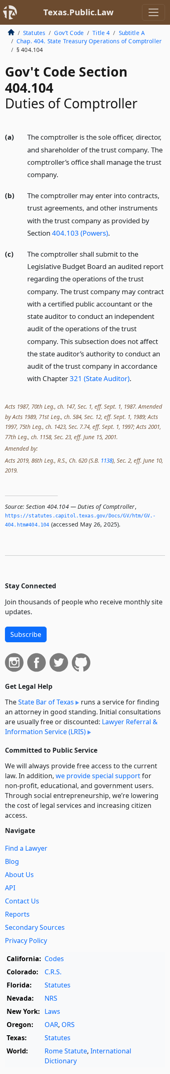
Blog (12, 861)
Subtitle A (132, 33)
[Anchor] (63, 174)
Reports (17, 914)
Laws (52, 1011)
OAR (51, 1024)
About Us (19, 874)
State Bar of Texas (46, 702)
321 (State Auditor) (100, 378)
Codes (54, 958)
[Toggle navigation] (153, 12)
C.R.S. (53, 971)
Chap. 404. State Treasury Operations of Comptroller (89, 41)
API (10, 887)
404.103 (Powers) (80, 233)
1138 (106, 460)
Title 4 (101, 33)
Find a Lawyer (26, 848)
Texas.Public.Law (78, 12)
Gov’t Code (69, 33)
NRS (51, 998)
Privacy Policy (26, 940)
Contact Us (22, 901)
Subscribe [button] (25, 634)
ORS (68, 1024)
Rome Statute (66, 1050)
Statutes (34, 33)
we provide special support (98, 775)
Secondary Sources (35, 927)
